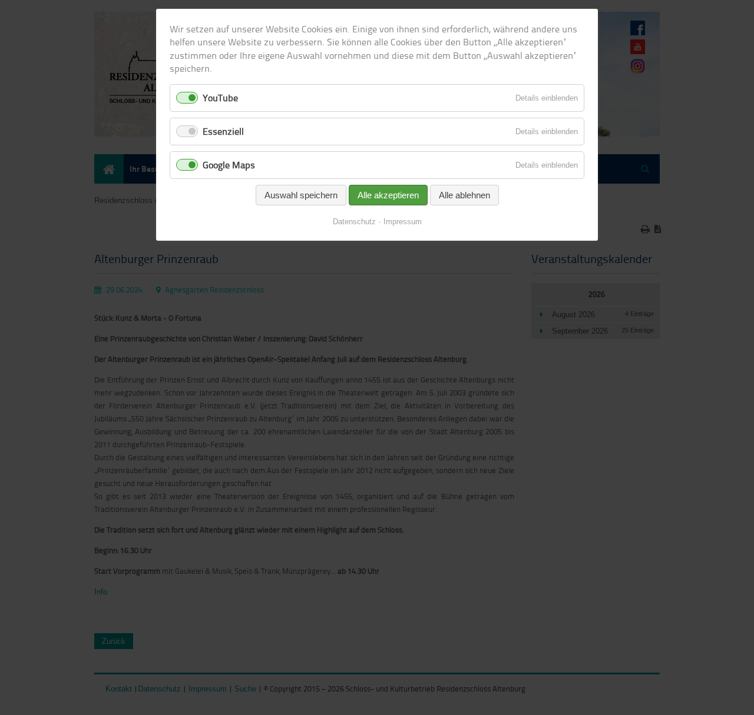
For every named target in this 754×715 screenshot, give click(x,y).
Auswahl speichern (301, 195)
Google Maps (229, 164)
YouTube (220, 97)
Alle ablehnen (464, 195)
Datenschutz (354, 221)
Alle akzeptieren (388, 195)
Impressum (402, 221)
